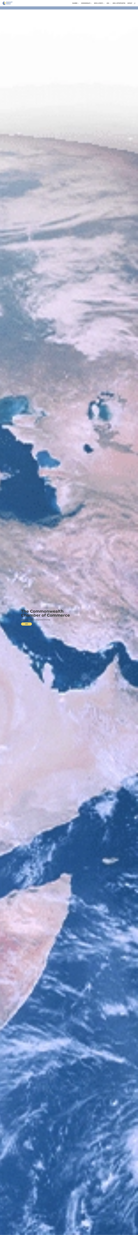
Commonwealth (85, 3)
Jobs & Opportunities (119, 3)
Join (108, 3)
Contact (129, 3)
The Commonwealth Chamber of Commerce (45, 613)
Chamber (74, 3)
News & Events (98, 3)
